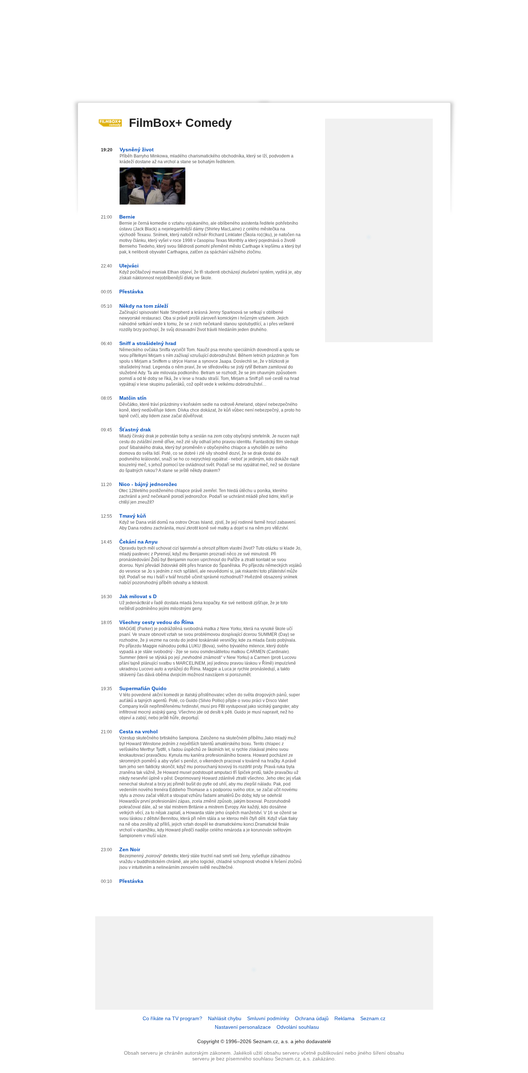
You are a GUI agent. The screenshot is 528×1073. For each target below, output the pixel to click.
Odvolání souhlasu (298, 1027)
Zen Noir (129, 849)
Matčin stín (133, 398)
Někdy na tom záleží (143, 306)
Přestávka (131, 291)
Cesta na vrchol (138, 731)
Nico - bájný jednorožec (148, 484)
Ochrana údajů (312, 1018)
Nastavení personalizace (243, 1027)
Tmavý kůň (132, 516)
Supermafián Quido (143, 688)
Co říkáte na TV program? (172, 1018)
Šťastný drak (135, 429)
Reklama (344, 1018)
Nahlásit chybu (224, 1018)
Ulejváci (129, 266)
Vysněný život (137, 149)
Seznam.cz (372, 1018)
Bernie (127, 217)
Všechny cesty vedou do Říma (156, 622)
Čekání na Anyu (138, 542)
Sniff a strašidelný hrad (147, 343)
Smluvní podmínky (268, 1018)
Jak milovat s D (138, 596)
